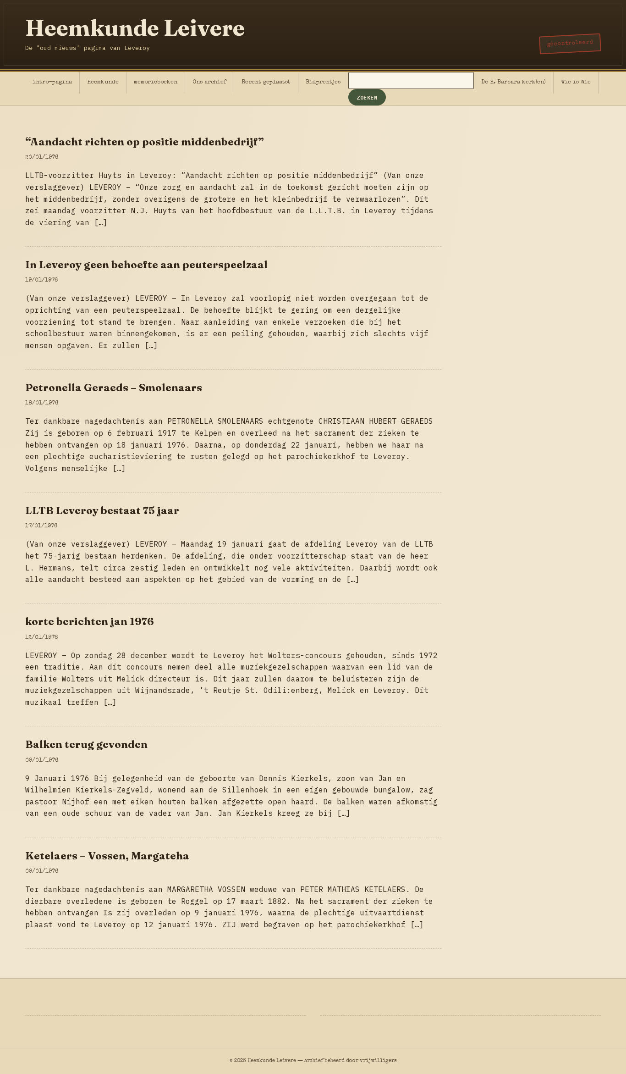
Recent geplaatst (266, 82)
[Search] (411, 81)
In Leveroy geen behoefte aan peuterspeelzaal (146, 264)
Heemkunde (103, 82)
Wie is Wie (576, 82)
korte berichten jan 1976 (89, 621)
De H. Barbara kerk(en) (513, 82)
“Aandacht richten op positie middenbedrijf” (144, 141)
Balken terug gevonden (86, 744)
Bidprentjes (323, 82)
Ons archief (209, 82)
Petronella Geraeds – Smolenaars (113, 387)
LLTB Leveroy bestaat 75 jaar (102, 510)
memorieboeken (155, 82)
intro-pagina (52, 82)
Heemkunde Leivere (135, 27)
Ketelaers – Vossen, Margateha (107, 855)
